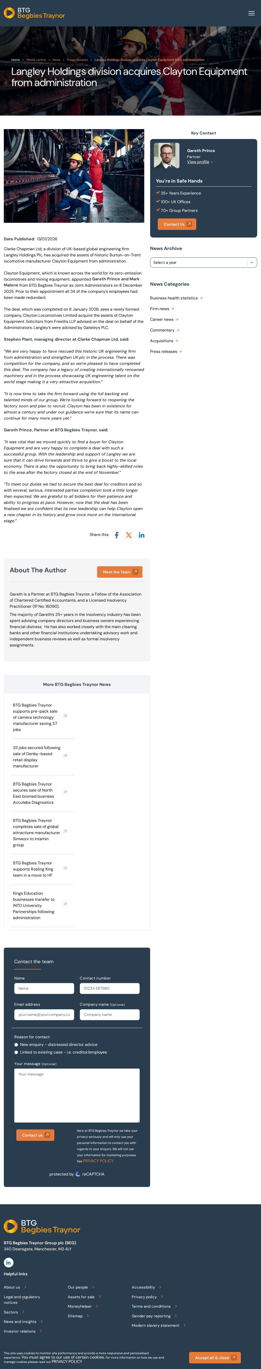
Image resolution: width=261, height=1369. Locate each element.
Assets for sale (81, 1296)
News (56, 60)
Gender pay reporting (151, 1316)
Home (15, 60)
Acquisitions (161, 340)
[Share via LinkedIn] (142, 535)
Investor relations (20, 1331)
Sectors (11, 1312)
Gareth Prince (201, 150)
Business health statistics (174, 298)
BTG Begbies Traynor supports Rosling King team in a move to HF (33, 869)
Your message (35, 1063)
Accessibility (143, 1287)
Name (19, 978)
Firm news (159, 308)
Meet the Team (117, 572)
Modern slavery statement (155, 1325)
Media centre (36, 60)
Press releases (163, 351)
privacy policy (67, 1361)
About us (12, 1287)
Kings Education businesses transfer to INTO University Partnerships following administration (34, 905)
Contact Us (174, 224)
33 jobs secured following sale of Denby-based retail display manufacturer (36, 757)
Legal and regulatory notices (22, 1299)
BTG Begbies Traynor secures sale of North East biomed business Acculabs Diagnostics (33, 793)
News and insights (20, 1321)
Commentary (162, 330)
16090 (51, 606)
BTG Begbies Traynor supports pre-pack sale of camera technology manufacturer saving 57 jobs (35, 717)
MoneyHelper (80, 1306)
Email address (27, 1004)
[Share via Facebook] (117, 535)
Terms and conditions (151, 1306)
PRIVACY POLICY (98, 1161)
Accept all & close (212, 1357)
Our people (78, 1287)
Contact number (95, 978)
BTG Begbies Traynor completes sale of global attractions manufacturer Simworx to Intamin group (36, 833)
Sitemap (75, 1316)
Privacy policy (144, 1296)
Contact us (32, 1135)
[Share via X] (128, 535)
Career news (162, 319)
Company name (102, 1004)
